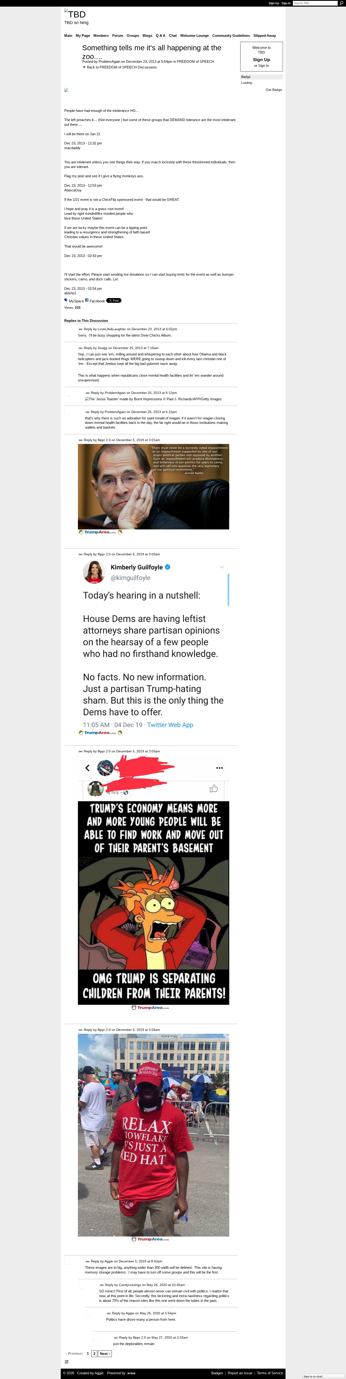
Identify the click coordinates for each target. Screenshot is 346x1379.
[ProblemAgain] (71, 56)
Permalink (80, 329)
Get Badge (274, 90)
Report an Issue (240, 1373)
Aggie (109, 1261)
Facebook (97, 301)
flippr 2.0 (104, 440)
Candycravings (130, 1285)
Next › (105, 1354)
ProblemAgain (109, 61)
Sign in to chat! (313, 1376)
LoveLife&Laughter (112, 329)
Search (341, 3)
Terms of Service (270, 1373)
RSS (67, 1362)
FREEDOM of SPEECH (195, 61)
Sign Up (274, 3)
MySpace (76, 301)
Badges (217, 1373)
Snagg (102, 348)
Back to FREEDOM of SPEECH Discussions (122, 67)
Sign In (286, 3)
